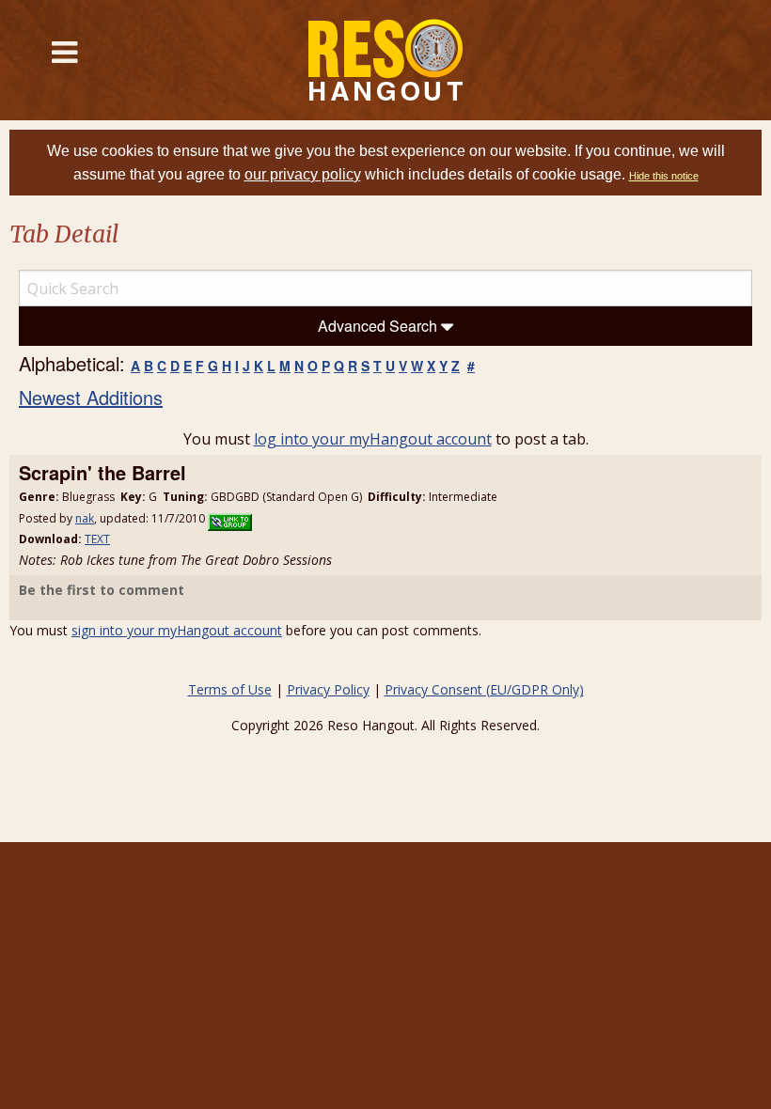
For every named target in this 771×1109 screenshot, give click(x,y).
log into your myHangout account (373, 439)
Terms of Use (230, 689)
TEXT (97, 539)
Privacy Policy (328, 689)
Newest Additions (91, 397)
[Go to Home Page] (386, 60)
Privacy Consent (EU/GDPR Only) (484, 689)
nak (84, 518)
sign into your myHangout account (176, 630)
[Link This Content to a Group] (230, 518)
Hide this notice (664, 175)
